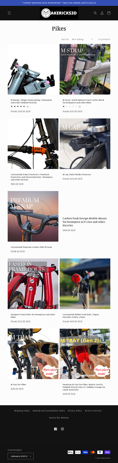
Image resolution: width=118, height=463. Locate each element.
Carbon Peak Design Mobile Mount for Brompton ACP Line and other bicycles (85, 221)
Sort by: (65, 39)
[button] (9, 13)
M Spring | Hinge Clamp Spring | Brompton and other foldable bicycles (31, 101)
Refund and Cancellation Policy (49, 410)
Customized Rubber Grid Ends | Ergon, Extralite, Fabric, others (81, 315)
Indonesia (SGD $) (19, 456)
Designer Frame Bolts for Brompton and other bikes (33, 315)
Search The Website (59, 417)
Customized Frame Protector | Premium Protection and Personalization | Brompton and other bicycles (32, 177)
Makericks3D (105, 458)
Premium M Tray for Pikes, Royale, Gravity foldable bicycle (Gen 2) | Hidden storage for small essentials (84, 387)
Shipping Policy (22, 410)
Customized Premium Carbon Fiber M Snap (31, 247)
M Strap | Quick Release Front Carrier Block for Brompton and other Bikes (83, 101)
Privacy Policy (75, 410)
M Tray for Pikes (18, 384)
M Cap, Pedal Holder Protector (77, 174)
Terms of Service (93, 410)
